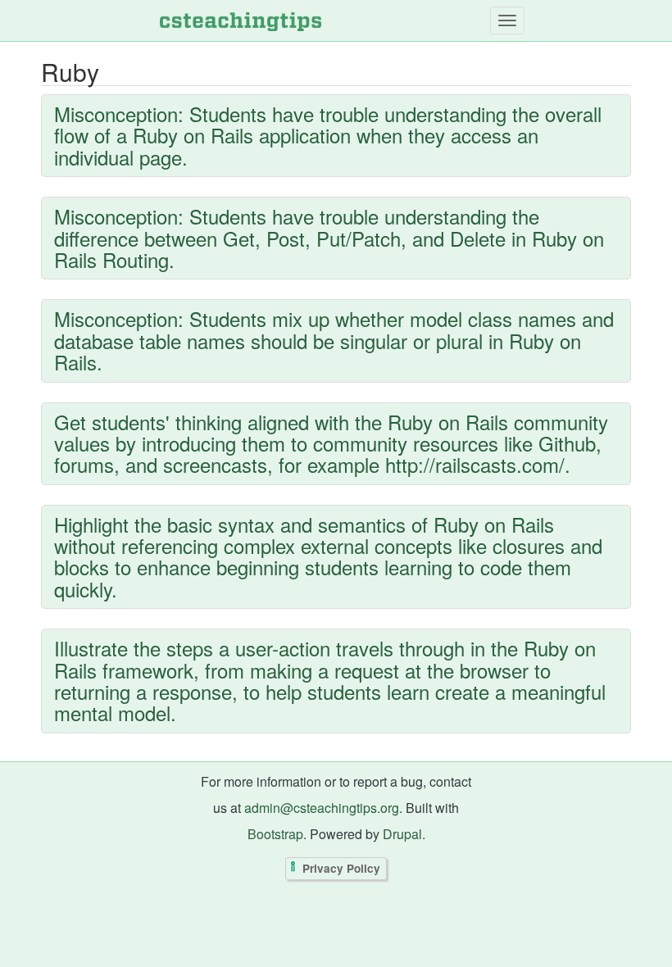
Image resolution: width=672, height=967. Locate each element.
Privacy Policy (341, 869)
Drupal (402, 833)
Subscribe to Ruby (45, 757)
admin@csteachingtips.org (321, 807)
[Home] (241, 20)
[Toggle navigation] (507, 20)
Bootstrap (275, 833)
